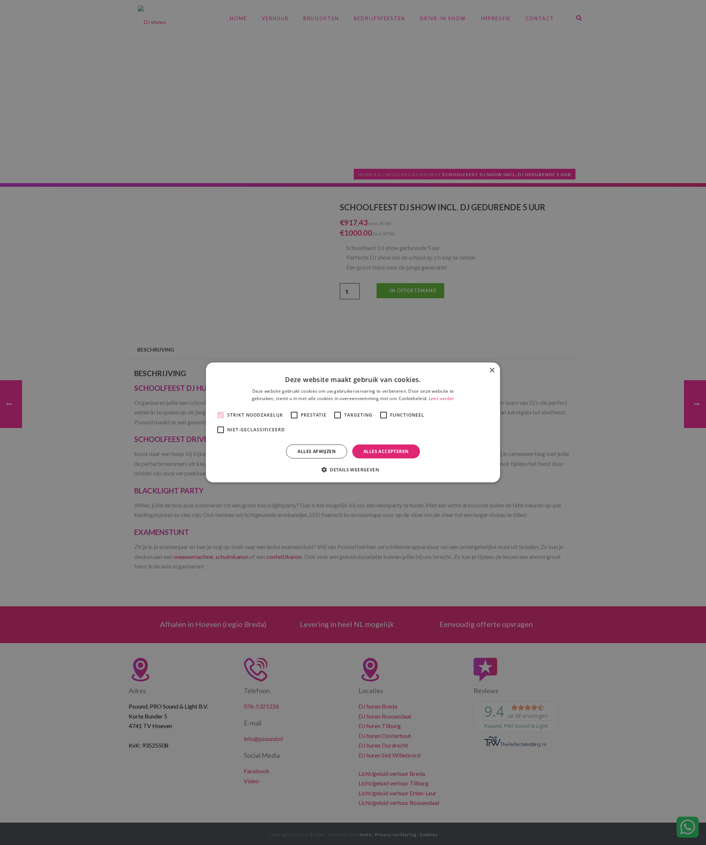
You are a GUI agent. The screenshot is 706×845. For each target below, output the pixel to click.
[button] (353, 469)
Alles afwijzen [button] (316, 451)
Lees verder (441, 398)
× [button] (492, 370)
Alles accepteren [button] (386, 451)
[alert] (353, 422)
